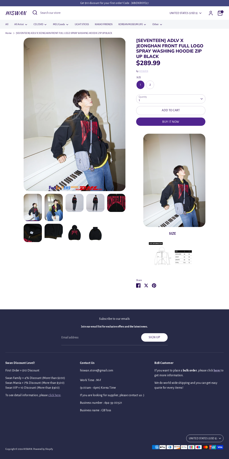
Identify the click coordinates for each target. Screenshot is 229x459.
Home (8, 33)
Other (155, 24)
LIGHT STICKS (82, 24)
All (6, 24)
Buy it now (170, 121)
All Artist (19, 24)
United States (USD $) (184, 13)
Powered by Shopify (43, 449)
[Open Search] (34, 12)
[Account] (210, 13)
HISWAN (15, 13)
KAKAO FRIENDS (104, 24)
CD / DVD (39, 24)
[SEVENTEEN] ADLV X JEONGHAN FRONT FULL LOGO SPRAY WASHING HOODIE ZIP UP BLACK (64, 33)
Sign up (154, 337)
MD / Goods (59, 24)
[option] (75, 116)
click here (54, 395)
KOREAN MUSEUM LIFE (130, 24)
